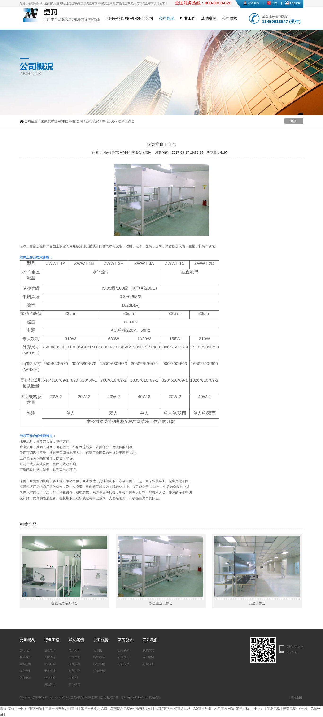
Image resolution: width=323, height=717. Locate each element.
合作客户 (25, 657)
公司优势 (229, 18)
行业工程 (187, 18)
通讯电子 (50, 650)
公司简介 (25, 650)
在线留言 (148, 664)
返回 (294, 121)
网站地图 (296, 697)
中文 (275, 3)
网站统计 (155, 697)
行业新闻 (123, 657)
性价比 (97, 650)
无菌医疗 (50, 657)
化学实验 (50, 677)
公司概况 (166, 18)
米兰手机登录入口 (94, 708)
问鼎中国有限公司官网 (61, 708)
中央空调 (50, 671)
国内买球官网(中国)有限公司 (129, 18)
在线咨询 (253, 3)
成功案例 (208, 18)
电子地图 (148, 657)
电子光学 (74, 650)
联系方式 (148, 650)
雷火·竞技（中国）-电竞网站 (21, 708)
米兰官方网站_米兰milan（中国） (239, 708)
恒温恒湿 (50, 684)
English (295, 3)
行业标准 (99, 657)
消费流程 (99, 671)
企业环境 (25, 664)
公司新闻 (123, 650)
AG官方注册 (202, 708)
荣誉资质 (25, 677)
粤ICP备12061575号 (134, 697)
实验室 (73, 677)
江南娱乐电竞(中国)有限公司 (131, 708)
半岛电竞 (273, 708)
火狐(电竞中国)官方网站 (173, 708)
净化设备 (108, 121)
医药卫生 (74, 664)
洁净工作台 (126, 121)
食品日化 (50, 664)
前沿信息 (123, 664)
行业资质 (99, 664)
